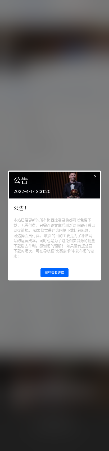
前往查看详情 (54, 273)
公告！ (21, 208)
